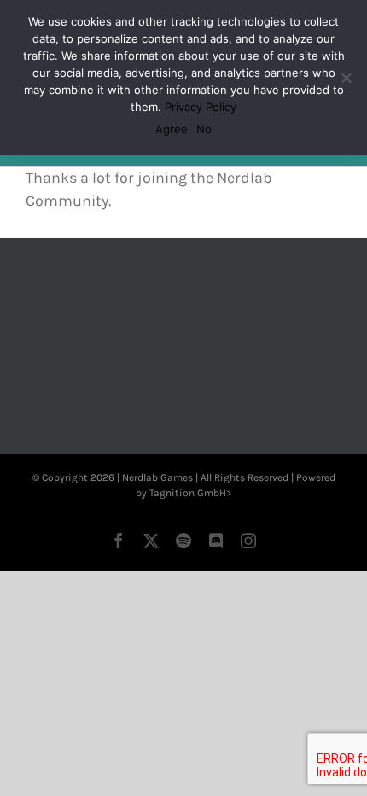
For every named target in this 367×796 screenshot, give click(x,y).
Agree (171, 129)
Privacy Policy (200, 107)
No (204, 129)
